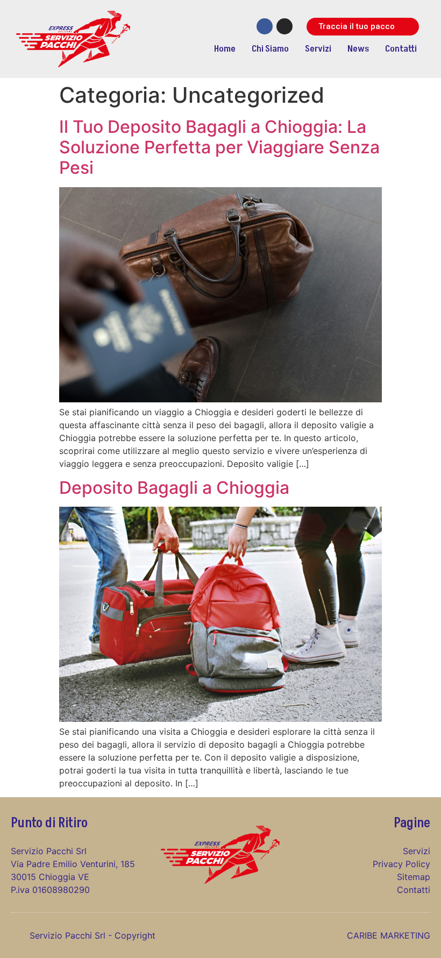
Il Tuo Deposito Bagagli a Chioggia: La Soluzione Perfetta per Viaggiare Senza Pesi (219, 147)
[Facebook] (265, 26)
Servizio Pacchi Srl (69, 935)
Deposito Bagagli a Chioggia (174, 487)
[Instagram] (284, 26)
